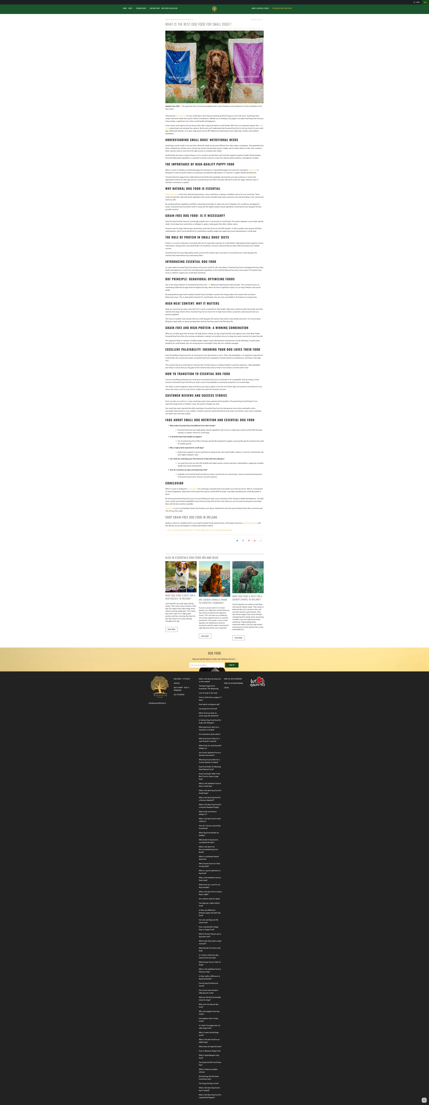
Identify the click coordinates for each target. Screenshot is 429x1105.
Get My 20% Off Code (214, 568)
